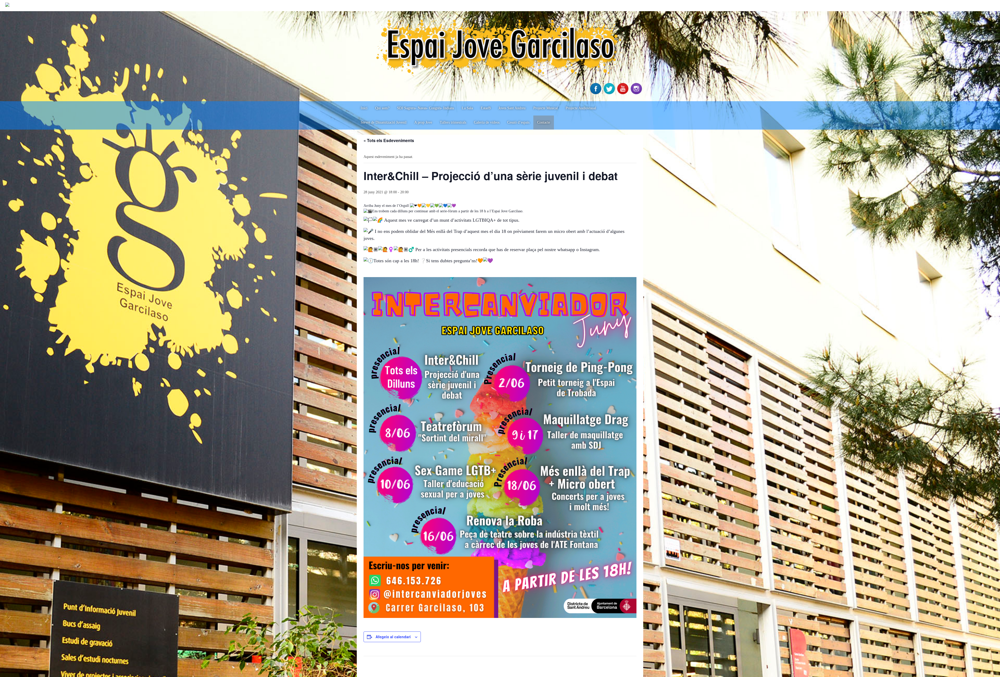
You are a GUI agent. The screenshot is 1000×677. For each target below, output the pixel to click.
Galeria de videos (486, 122)
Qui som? (382, 108)
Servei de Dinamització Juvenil (384, 122)
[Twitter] (610, 93)
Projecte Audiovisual (581, 108)
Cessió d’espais (518, 122)
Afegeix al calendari (393, 636)
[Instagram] (637, 93)
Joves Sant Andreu (512, 108)
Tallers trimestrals (453, 122)
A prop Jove (423, 122)
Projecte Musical (545, 108)
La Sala (467, 108)
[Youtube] (623, 93)
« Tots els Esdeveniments (389, 140)
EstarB (486, 108)
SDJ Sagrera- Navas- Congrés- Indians (425, 108)
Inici (364, 108)
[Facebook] (596, 93)
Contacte (543, 122)
